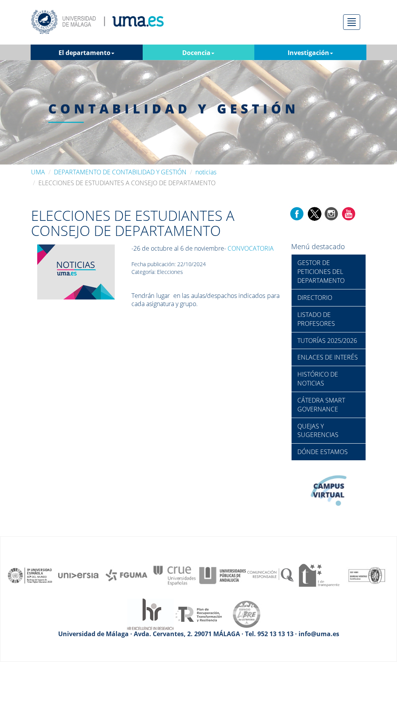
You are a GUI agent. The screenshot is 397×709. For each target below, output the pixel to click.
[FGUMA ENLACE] (126, 575)
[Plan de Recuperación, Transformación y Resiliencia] (198, 613)
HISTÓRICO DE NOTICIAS (317, 378)
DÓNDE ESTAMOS (322, 451)
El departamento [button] (84, 52)
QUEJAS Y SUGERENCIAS (317, 430)
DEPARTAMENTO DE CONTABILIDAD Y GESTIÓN (120, 172)
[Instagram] (331, 213)
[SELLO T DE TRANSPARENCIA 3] (318, 575)
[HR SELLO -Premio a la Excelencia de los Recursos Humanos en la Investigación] (150, 613)
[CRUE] (174, 575)
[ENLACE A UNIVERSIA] (78, 575)
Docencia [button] (196, 52)
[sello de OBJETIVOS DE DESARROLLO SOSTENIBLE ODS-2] (30, 575)
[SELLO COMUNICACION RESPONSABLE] (270, 575)
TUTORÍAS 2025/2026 (327, 340)
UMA (38, 172)
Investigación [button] (308, 52)
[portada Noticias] (76, 271)
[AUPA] (222, 575)
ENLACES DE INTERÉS (327, 357)
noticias (205, 172)
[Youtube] (348, 213)
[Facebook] (297, 213)
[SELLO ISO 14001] (366, 575)
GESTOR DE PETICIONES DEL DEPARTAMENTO (321, 271)
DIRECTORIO (314, 297)
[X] (314, 213)
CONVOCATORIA (251, 248)
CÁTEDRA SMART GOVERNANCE (321, 404)
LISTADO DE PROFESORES (316, 319)
